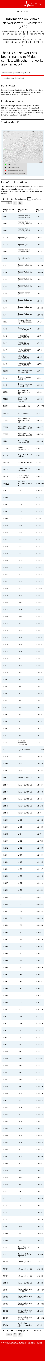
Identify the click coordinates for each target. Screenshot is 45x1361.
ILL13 (5, 329)
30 (25, 31)
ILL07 (5, 315)
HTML (19, 115)
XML (28, 115)
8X (4, 34)
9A (7, 34)
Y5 (24, 42)
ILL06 (5, 308)
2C (32, 39)
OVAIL (5, 1325)
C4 (19, 34)
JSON (24, 115)
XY (35, 34)
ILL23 (5, 1248)
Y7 (39, 34)
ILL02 (5, 287)
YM (20, 42)
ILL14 (5, 357)
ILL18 (5, 364)
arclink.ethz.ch (7, 92)
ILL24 (5, 1255)
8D (38, 31)
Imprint (39, 1342)
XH (3, 42)
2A (24, 39)
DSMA (5, 406)
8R (42, 31)
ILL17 (5, 350)
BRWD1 (6, 483)
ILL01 (5, 294)
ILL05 (5, 301)
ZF (37, 42)
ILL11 (5, 343)
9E (11, 34)
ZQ (22, 44)
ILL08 (5, 273)
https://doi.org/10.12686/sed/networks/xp (26, 112)
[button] (2, 4)
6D (36, 39)
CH (17, 31)
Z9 (33, 42)
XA (40, 39)
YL (16, 42)
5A (34, 31)
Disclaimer (31, 1342)
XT (12, 42)
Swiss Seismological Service (16, 1342)
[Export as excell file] (15, 203)
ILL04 (5, 266)
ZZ (23, 36)
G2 (24, 34)
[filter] (6, 211)
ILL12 (5, 336)
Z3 (28, 42)
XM (7, 42)
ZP (40, 42)
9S (16, 34)
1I (21, 31)
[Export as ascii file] (20, 203)
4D (29, 31)
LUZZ (5, 750)
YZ (43, 34)
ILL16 (5, 378)
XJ (31, 34)
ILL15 (5, 385)
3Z (28, 39)
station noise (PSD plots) (14, 78)
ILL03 (5, 280)
